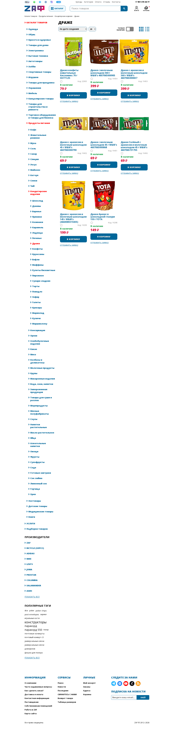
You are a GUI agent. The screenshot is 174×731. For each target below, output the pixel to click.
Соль (33, 148)
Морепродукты (39, 405)
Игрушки (33, 77)
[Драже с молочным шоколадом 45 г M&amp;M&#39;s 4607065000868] (104, 123)
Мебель (32, 93)
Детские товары (37, 506)
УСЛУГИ (30, 523)
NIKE (28, 558)
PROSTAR (31, 574)
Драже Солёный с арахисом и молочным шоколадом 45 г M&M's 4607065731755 (134, 146)
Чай (32, 186)
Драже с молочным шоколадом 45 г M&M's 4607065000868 (103, 145)
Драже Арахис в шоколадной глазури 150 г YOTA (102, 217)
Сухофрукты (37, 462)
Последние (63, 690)
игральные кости (32, 618)
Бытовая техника (38, 55)
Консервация (37, 330)
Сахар (33, 153)
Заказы (86, 687)
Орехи (33, 335)
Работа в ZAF (31, 709)
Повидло (37, 291)
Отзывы (106, 2)
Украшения (34, 88)
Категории (88, 2)
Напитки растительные (38, 426)
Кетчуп (34, 175)
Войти (136, 10)
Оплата (98, 2)
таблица (141, 29)
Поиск (61, 683)
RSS (138, 683)
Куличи (36, 318)
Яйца (33, 438)
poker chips (41, 610)
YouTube (125, 683)
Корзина (87, 694)
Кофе (33, 129)
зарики (43, 614)
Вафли (35, 259)
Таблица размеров (67, 702)
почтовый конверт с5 (34, 637)
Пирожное (38, 275)
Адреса (86, 690)
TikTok (132, 683)
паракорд (31, 626)
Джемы (36, 206)
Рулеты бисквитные (43, 270)
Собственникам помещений (38, 706)
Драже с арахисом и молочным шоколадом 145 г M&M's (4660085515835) (73, 218)
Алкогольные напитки (38, 445)
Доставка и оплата (34, 694)
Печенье (37, 238)
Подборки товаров (37, 528)
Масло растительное (42, 432)
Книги (31, 517)
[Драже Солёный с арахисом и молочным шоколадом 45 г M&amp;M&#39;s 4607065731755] (134, 123)
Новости (62, 687)
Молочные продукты (42, 368)
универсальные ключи (34, 641)
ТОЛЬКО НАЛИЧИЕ (130, 29)
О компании (30, 683)
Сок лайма (36, 478)
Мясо (33, 354)
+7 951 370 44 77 (142, 2)
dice (26, 610)
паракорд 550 (33, 629)
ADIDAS (30, 553)
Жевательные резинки (38, 136)
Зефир (35, 297)
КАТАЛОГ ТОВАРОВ (31, 16)
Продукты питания (46, 16)
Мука (33, 143)
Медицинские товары (40, 511)
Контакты (116, 2)
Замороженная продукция (38, 391)
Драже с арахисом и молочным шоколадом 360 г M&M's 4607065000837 (134, 74)
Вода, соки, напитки (41, 384)
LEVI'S (29, 564)
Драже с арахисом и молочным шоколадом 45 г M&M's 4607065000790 (73, 146)
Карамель (37, 227)
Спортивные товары (39, 72)
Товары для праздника (41, 82)
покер (46, 629)
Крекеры (37, 307)
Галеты (36, 302)
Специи (34, 159)
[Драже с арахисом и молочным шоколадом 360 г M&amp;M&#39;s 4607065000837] (134, 51)
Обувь (31, 34)
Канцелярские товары (41, 98)
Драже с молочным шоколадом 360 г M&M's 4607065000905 (102, 73)
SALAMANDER (33, 585)
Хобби (32, 66)
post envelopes (32, 614)
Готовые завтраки (40, 472)
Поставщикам (31, 702)
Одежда (33, 29)
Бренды (79, 2)
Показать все (32, 596)
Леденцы (37, 232)
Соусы (33, 419)
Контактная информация (37, 698)
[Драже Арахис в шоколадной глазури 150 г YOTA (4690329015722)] (104, 195)
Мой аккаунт (89, 683)
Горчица (35, 489)
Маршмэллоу (39, 323)
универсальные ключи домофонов (34, 647)
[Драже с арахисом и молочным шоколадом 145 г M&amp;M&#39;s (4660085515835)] (73, 195)
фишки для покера (34, 652)
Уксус (33, 164)
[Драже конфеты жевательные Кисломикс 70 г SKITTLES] (73, 51)
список (147, 29)
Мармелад (38, 313)
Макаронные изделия (42, 378)
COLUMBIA (32, 580)
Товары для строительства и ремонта (38, 107)
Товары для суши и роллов (41, 399)
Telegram (113, 683)
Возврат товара (65, 698)
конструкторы (35, 622)
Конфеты (37, 248)
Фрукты (34, 456)
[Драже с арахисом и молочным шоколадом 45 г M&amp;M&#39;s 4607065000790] (73, 123)
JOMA (29, 569)
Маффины (38, 264)
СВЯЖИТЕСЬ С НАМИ (67, 694)
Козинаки (37, 222)
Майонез (35, 170)
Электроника (36, 50)
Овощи (34, 451)
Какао (33, 349)
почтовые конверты (34, 633)
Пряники (37, 216)
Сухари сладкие (41, 281)
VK (119, 683)
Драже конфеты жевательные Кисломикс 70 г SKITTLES (69, 74)
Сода (33, 467)
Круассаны (38, 254)
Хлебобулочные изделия (39, 342)
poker (31, 610)
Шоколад (37, 200)
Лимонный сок (38, 483)
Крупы (33, 373)
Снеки (33, 180)
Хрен (33, 494)
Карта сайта (31, 713)
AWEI (29, 590)
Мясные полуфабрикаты (39, 412)
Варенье (36, 211)
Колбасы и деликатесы (37, 361)
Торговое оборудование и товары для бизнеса (42, 116)
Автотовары (35, 61)
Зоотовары (34, 500)
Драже (36, 243)
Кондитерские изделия (63, 16)
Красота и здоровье (39, 39)
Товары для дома (38, 45)
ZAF (28, 542)
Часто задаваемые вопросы (38, 687)
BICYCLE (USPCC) (35, 548)
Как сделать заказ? (34, 690)
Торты (35, 286)
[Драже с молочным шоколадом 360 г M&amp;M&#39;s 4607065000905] (104, 51)
